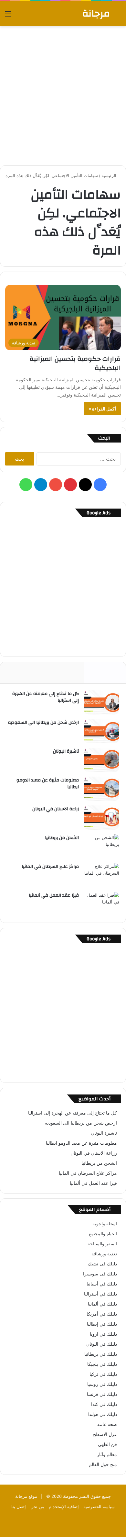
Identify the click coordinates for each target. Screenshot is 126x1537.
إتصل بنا (18, 1506)
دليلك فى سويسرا (100, 1273)
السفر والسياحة (102, 1243)
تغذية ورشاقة (104, 1253)
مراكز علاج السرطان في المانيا (50, 866)
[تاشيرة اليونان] (101, 760)
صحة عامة (107, 1424)
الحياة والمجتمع (103, 1233)
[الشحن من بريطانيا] (101, 846)
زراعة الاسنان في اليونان (55, 809)
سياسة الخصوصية (99, 1506)
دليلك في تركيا (103, 1374)
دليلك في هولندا (102, 1414)
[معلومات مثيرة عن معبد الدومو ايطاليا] (101, 789)
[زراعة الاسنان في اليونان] (101, 817)
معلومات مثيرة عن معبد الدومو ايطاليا (47, 783)
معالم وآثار (107, 1454)
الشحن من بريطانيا (62, 838)
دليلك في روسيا (102, 1384)
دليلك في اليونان (101, 1344)
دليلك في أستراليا (100, 1293)
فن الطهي (107, 1444)
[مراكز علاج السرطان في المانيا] (101, 875)
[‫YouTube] (55, 484)
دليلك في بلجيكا (102, 1364)
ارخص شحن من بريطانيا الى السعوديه (43, 722)
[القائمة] (8, 16)
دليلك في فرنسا (102, 1394)
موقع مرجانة (26, 1496)
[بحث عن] (118, 16)
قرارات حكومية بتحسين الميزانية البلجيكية (75, 363)
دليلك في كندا (104, 1404)
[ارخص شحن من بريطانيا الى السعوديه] (101, 731)
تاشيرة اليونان (66, 751)
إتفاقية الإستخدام (64, 1506)
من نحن (37, 1506)
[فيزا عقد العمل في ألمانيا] (101, 904)
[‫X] (85, 484)
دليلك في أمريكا (102, 1314)
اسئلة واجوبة (104, 1223)
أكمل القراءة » (102, 408)
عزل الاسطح (105, 1434)
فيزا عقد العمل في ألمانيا (54, 895)
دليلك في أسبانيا (102, 1283)
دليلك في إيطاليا (102, 1324)
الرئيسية (109, 175)
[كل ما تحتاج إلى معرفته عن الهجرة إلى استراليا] (101, 702)
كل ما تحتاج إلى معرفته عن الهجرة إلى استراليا (45, 697)
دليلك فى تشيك (102, 1263)
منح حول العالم (103, 1464)
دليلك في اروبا (103, 1334)
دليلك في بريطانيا (100, 1354)
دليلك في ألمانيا (102, 1304)
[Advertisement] (63, 96)
